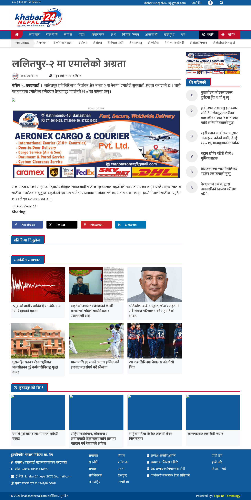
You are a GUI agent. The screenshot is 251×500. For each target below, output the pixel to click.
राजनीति (52, 35)
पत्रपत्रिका (123, 482)
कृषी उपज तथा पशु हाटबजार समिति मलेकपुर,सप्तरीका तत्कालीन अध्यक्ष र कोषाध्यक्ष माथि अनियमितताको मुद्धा (219, 115)
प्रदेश (82, 35)
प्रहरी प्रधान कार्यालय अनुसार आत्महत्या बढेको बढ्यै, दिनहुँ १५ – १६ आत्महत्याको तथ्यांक (220, 138)
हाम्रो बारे (217, 462)
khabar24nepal (225, 42)
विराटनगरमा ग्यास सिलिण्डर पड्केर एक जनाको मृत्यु (219, 171)
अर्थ (113, 35)
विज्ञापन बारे (219, 469)
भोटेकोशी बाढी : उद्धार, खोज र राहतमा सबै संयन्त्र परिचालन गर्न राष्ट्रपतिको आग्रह (154, 311)
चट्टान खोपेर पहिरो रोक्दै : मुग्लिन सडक (217, 156)
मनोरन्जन (98, 35)
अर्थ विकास (95, 475)
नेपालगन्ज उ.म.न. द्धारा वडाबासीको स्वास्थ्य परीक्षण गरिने (218, 189)
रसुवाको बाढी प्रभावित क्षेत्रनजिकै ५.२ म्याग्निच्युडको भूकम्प (36, 308)
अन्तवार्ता (151, 35)
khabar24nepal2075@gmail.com (165, 3)
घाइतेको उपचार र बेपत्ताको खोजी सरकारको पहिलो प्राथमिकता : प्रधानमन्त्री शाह (92, 311)
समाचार (34, 35)
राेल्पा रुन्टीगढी (175, 42)
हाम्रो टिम (197, 3)
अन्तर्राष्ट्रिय (94, 482)
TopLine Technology (227, 496)
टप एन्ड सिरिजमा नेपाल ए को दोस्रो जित (151, 364)
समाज (68, 35)
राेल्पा (84, 42)
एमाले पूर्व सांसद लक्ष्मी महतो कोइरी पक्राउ (35, 436)
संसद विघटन (200, 42)
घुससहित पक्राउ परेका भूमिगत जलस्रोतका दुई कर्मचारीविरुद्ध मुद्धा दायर (35, 367)
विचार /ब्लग (130, 35)
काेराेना (43, 42)
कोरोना (155, 42)
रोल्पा (99, 42)
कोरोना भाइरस (64, 42)
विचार (121, 455)
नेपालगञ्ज (137, 42)
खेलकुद (169, 35)
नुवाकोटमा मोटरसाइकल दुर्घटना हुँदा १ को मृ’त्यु (217, 95)
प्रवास (121, 469)
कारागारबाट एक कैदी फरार (205, 434)
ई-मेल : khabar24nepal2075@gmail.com (43, 476)
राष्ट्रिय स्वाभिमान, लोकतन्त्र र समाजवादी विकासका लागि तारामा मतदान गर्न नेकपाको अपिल (93, 439)
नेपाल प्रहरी (116, 42)
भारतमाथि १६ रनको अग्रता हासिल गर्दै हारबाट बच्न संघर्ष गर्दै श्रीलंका (95, 364)
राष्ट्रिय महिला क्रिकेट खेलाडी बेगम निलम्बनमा (150, 436)
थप (183, 35)
